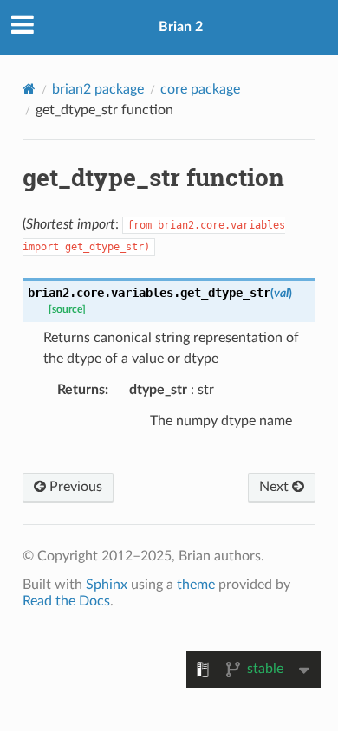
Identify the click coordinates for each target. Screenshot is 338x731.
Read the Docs (66, 601)
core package (200, 89)
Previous (74, 487)
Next (275, 487)
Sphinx (106, 585)
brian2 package (98, 89)
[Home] (29, 88)
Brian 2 (181, 27)
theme (196, 585)
